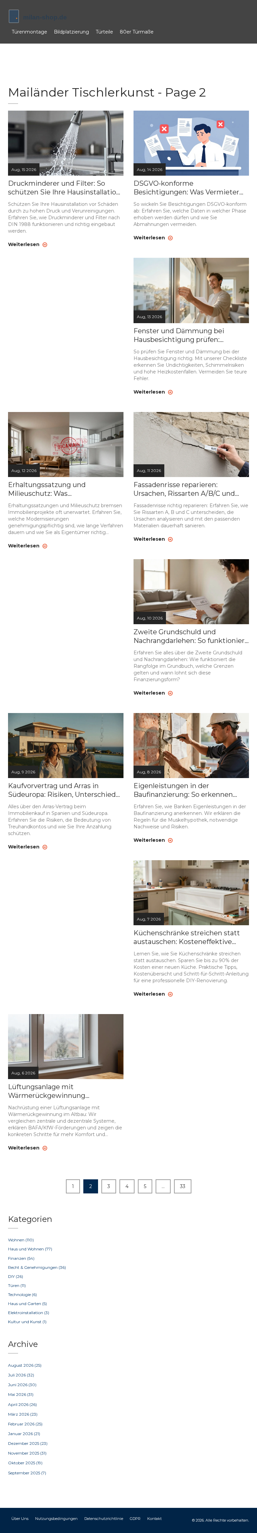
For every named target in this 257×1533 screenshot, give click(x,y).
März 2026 (22, 1414)
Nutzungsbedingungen (56, 1518)
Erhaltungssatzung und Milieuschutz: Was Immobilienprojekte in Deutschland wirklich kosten (55, 489)
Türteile (104, 32)
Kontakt (154, 1518)
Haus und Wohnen (30, 1248)
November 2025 (27, 1453)
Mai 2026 (20, 1394)
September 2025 (27, 1472)
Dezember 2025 (28, 1443)
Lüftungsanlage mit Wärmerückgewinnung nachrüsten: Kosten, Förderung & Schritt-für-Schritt (62, 1091)
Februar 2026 (25, 1423)
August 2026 (24, 1365)
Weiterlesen (24, 244)
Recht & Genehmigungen (37, 1267)
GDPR (135, 1518)
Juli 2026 (21, 1374)
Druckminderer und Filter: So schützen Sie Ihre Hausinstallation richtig (64, 187)
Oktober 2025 (25, 1462)
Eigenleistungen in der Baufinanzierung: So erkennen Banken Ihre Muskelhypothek (183, 790)
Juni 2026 (22, 1384)
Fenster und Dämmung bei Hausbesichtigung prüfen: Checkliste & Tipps (179, 335)
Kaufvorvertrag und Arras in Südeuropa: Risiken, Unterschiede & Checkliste (64, 790)
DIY (15, 1276)
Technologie (22, 1294)
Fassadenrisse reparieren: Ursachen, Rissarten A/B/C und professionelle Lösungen (184, 489)
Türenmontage (29, 32)
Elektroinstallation (28, 1312)
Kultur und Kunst (27, 1321)
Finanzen (21, 1258)
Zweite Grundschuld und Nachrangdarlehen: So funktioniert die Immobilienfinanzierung (191, 636)
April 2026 (22, 1404)
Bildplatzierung (71, 32)
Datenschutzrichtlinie (103, 1518)
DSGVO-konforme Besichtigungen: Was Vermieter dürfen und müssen (186, 187)
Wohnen (21, 1239)
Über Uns (19, 1518)
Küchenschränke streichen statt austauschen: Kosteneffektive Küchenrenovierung (187, 937)
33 (182, 1186)
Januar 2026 (24, 1433)
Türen (17, 1285)
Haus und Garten (27, 1303)
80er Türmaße (137, 32)
